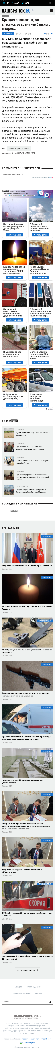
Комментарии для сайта (42, 177)
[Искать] (50, 1002)
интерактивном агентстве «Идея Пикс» (35, 1039)
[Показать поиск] (50, 3)
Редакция (18, 987)
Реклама (38, 993)
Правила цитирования (22, 993)
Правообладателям (33, 987)
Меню (51, 10)
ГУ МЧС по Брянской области (19, 148)
